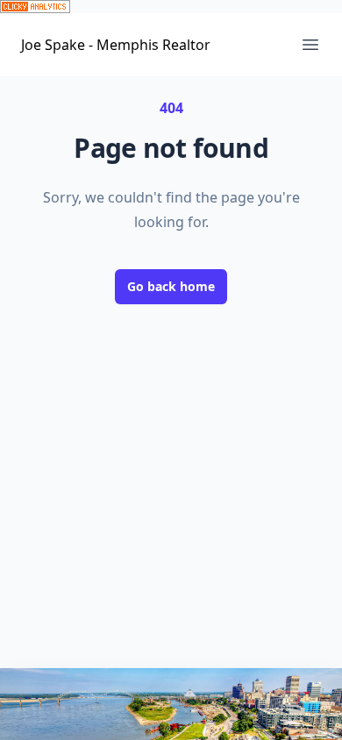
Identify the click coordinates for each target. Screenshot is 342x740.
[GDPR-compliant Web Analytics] (171, 6)
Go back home (171, 286)
